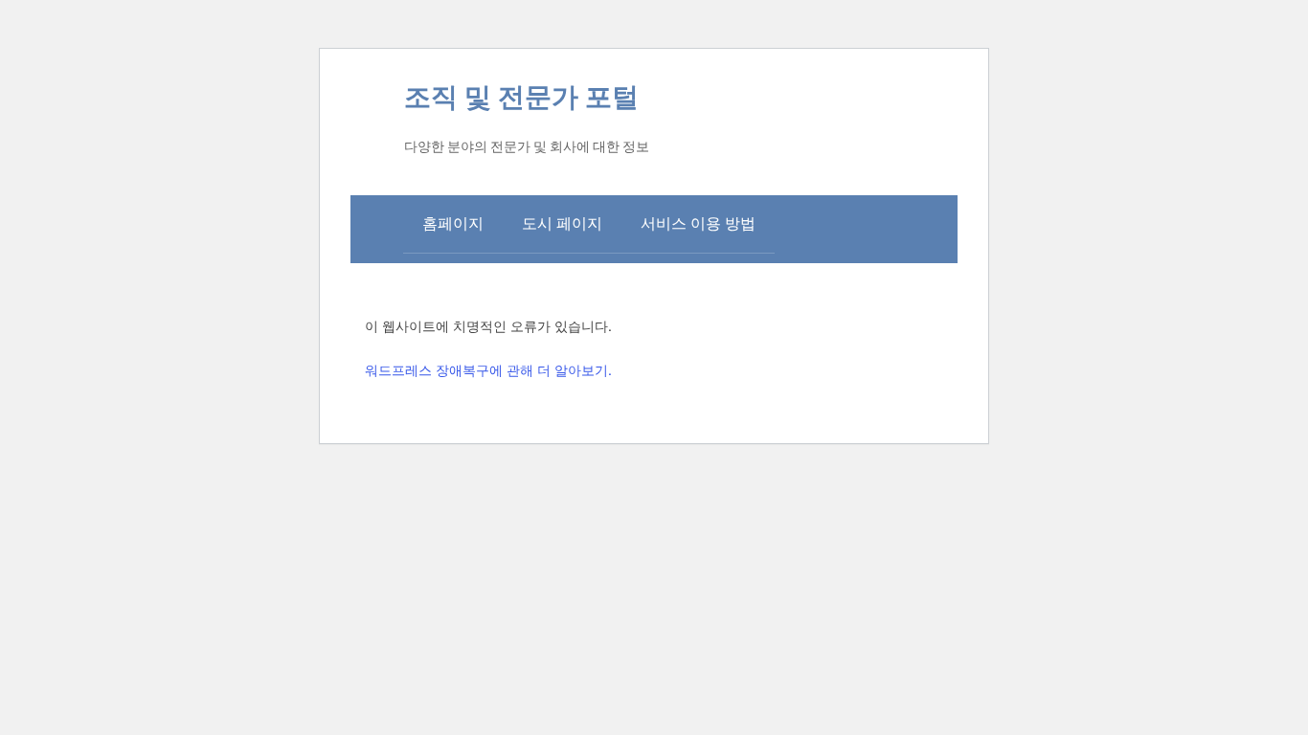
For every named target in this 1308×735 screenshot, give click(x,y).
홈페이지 (453, 223)
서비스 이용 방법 (698, 223)
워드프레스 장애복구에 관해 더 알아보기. (488, 370)
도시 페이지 (562, 223)
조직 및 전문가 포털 (521, 97)
